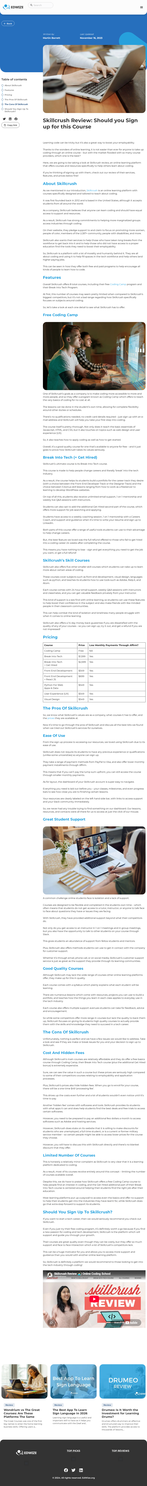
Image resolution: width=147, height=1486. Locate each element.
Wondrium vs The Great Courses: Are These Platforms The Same (22, 1413)
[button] (141, 7)
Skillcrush (92, 190)
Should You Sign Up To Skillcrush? (16, 110)
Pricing (8, 95)
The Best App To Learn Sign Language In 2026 (70, 1411)
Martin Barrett (51, 38)
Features (9, 90)
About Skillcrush (13, 85)
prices (51, 718)
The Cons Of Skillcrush (16, 104)
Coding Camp (118, 284)
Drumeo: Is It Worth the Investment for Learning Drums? (120, 1413)
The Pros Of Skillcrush (16, 99)
